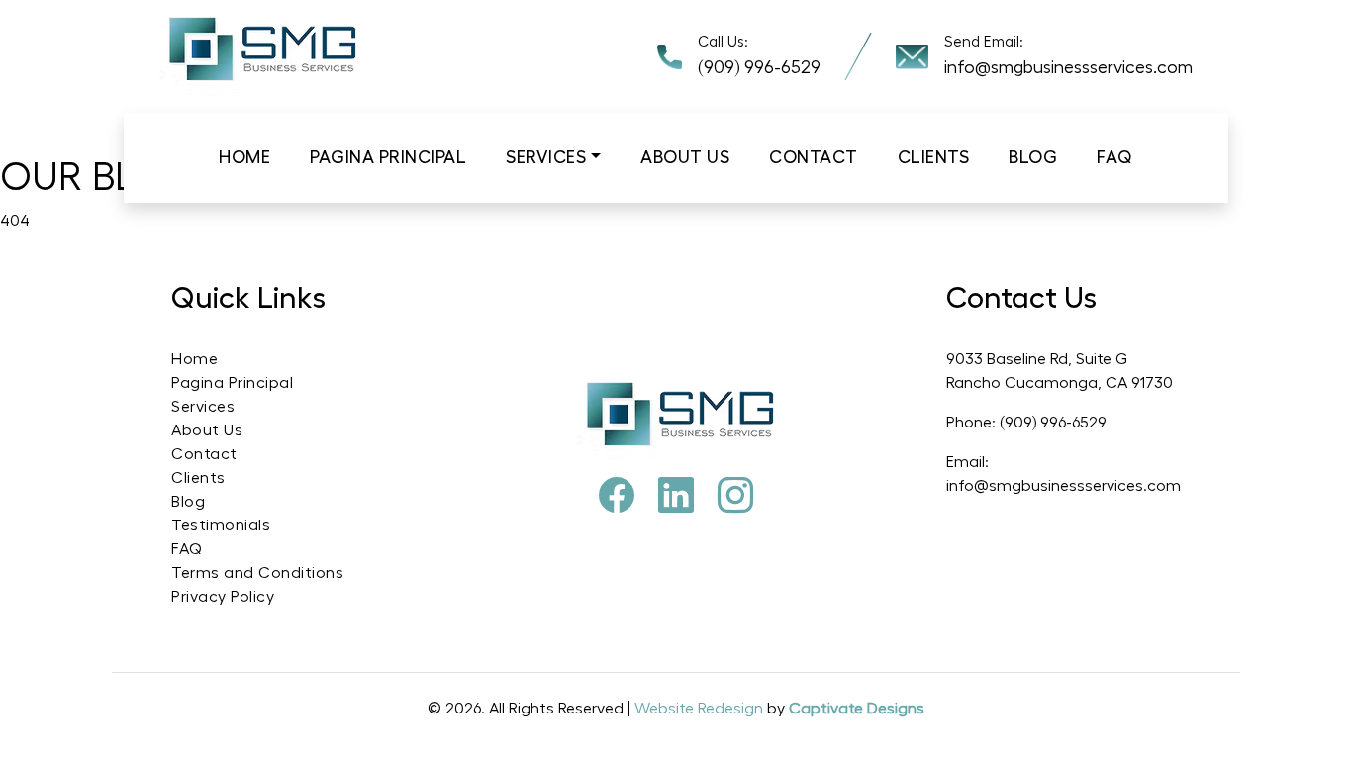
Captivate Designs (856, 708)
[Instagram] (735, 497)
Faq (1115, 157)
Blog (1033, 157)
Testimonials (220, 525)
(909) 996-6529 (759, 67)
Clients (934, 157)
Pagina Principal (388, 157)
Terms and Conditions (257, 573)
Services (546, 157)
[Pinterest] (676, 497)
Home (244, 157)
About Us (206, 430)
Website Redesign (700, 708)
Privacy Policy (222, 597)
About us (684, 157)
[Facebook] (616, 497)
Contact (813, 157)
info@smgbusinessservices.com (1068, 67)
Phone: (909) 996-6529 (1026, 422)
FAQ (187, 549)
